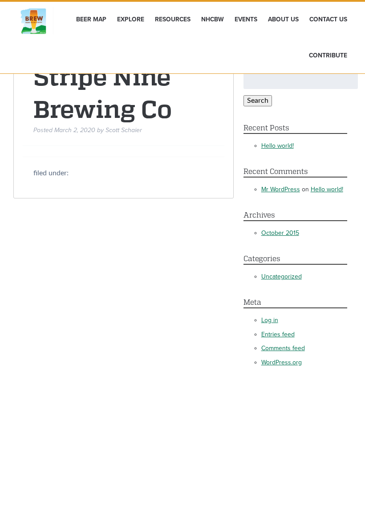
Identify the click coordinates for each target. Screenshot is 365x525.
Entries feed (278, 334)
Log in (269, 320)
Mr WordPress (280, 189)
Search (257, 100)
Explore (130, 19)
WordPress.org (281, 362)
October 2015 (280, 233)
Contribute (328, 55)
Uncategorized (281, 276)
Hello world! (277, 145)
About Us (283, 19)
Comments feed (283, 348)
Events (246, 19)
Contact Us (328, 19)
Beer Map (91, 19)
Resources (173, 19)
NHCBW (212, 19)
